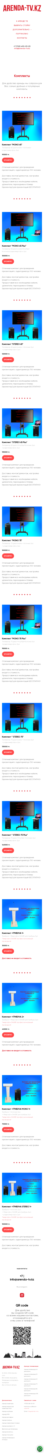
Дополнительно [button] (21, 29)
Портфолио (22, 34)
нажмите (26, 1408)
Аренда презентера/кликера (11, 1423)
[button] (8, 160)
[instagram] (22, 1295)
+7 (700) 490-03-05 (22, 46)
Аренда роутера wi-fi (8, 1426)
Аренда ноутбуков (7, 1411)
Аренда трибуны (7, 1420)
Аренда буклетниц (7, 1432)
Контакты (22, 38)
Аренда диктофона (7, 1417)
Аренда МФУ (6, 1414)
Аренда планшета (7, 1435)
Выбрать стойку (22, 25)
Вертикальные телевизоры (10, 1429)
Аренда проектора (7, 1403)
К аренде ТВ (22, 21)
